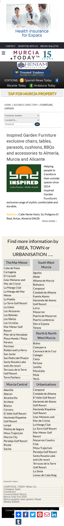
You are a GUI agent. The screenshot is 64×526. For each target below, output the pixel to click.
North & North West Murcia (46, 335)
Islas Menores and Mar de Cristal (14, 281)
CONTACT (10, 46)
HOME (7, 105)
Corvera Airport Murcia (15, 494)
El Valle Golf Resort (15, 413)
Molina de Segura (14, 429)
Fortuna (37, 363)
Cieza (36, 359)
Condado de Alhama (44, 292)
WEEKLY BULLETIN (49, 46)
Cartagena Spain (12, 489)
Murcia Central (16, 384)
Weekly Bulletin (12, 502)
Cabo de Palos (12, 268)
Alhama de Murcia (43, 280)
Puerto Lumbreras (43, 319)
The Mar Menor (17, 262)
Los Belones (11, 315)
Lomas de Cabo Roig (45, 475)
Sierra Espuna (41, 323)
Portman (9, 346)
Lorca (36, 308)
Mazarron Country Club (44, 442)
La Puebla (9, 299)
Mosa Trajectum (13, 433)
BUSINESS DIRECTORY (26, 105)
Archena (9, 401)
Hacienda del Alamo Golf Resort (44, 302)
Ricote (7, 444)
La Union (9, 307)
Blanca (8, 405)
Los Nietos (10, 319)
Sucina (7, 448)
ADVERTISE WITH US (28, 46)
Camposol (39, 288)
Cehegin (38, 355)
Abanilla (8, 389)
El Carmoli (10, 276)
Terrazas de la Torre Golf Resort (15, 371)
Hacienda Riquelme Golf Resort (15, 419)
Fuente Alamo (41, 296)
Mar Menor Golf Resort (13, 328)
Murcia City (11, 437)
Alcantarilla (10, 397)
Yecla (36, 378)
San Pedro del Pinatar (16, 358)
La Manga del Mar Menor (14, 293)
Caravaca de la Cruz (44, 351)
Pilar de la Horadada (15, 334)
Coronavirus (10, 492)
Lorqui (7, 425)
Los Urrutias (11, 322)
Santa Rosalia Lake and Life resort (15, 363)
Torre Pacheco (12, 377)
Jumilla (37, 367)
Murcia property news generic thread (22, 499)
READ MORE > (49, 221)
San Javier (10, 354)
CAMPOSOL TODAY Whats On (20, 487)
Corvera (8, 409)
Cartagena (10, 272)
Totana (37, 327)
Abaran (8, 393)
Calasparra (39, 347)
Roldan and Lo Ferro (15, 350)
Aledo (36, 276)
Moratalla (39, 370)
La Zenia (38, 471)
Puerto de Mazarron (45, 315)
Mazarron (39, 312)
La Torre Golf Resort (15, 303)
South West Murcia (46, 264)
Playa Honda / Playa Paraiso (15, 340)
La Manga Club (12, 287)
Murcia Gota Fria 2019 (15, 497)
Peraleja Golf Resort (16, 441)
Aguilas (37, 272)
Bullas (36, 343)
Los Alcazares (12, 311)
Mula (36, 374)
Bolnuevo (38, 284)
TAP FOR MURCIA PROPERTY (32, 93)
